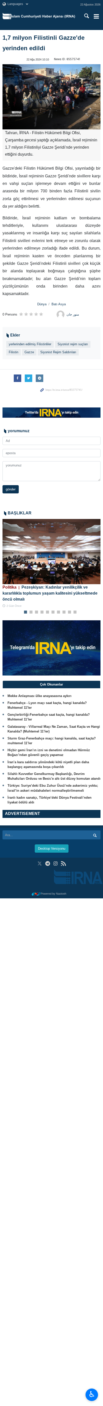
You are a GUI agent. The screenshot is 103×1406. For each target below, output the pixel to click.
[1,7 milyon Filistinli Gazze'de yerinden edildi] (51, 96)
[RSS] (63, 863)
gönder (11, 489)
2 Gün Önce (14, 605)
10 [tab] (75, 612)
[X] (39, 863)
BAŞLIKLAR (20, 513)
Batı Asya (59, 304)
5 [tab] (47, 612)
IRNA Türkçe (43, 16)
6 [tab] (53, 612)
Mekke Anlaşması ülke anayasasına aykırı (40, 696)
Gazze (29, 352)
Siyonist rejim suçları (73, 344)
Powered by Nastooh (53, 893)
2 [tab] (31, 612)
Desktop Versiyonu (51, 848)
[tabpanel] (51, 563)
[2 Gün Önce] (51, 551)
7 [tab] (59, 612)
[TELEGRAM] (47, 863)
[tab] (51, 685)
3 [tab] (37, 612)
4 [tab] (42, 612)
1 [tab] (25, 612)
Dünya (41, 304)
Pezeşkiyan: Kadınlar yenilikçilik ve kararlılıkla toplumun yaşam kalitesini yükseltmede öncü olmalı (50, 593)
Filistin (13, 352)
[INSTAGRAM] (55, 863)
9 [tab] (69, 612)
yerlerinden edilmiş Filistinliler (30, 344)
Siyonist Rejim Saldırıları (58, 352)
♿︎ (92, 1394)
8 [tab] (64, 612)
